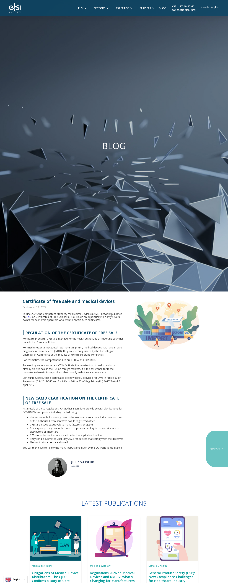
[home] (15, 8)
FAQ (28, 317)
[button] (82, 8)
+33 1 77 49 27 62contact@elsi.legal (184, 8)
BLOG (162, 8)
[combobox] (16, 579)
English (16, 579)
